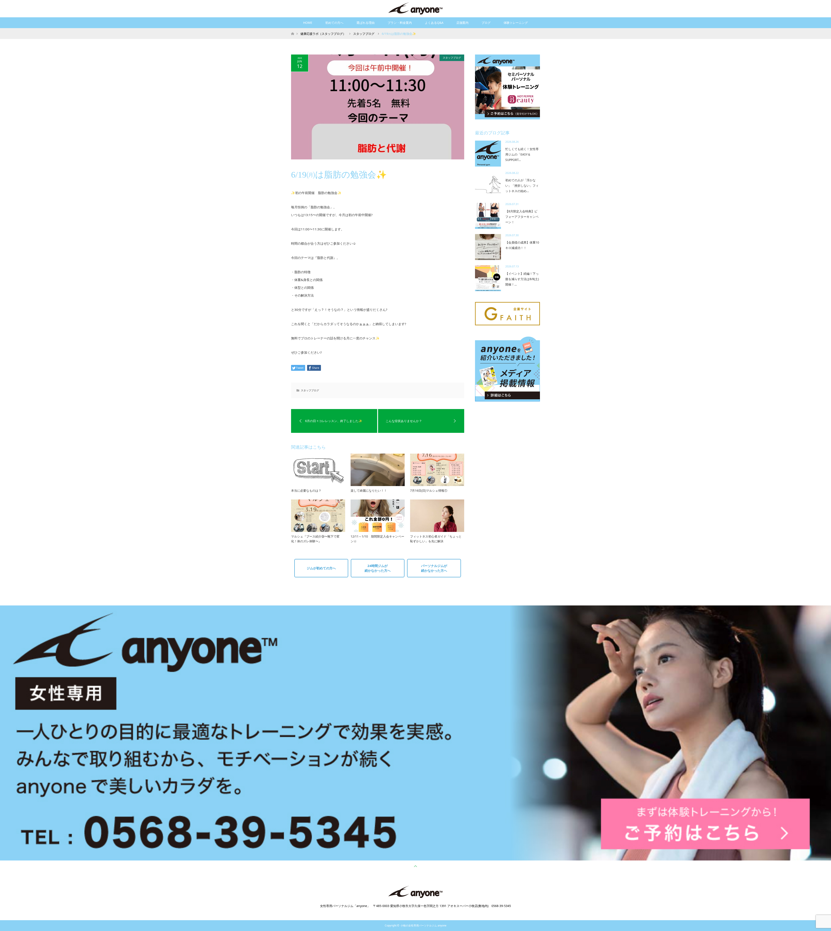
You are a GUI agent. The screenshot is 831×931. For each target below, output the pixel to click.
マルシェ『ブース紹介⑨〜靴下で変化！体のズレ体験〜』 (315, 538)
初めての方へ (334, 23)
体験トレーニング (516, 23)
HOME (307, 23)
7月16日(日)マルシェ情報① (428, 490)
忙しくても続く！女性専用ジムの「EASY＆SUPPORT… (522, 154)
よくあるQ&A (434, 23)
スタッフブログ (452, 57)
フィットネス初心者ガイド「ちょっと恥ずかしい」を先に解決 (436, 538)
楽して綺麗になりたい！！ (369, 490)
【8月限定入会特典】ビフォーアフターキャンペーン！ (522, 216)
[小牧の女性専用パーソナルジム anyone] (415, 8)
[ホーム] (292, 29)
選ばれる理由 (365, 23)
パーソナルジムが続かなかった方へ (434, 568)
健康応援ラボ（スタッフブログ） (323, 34)
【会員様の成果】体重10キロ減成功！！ (522, 245)
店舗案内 (462, 23)
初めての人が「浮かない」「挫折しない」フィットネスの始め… (522, 185)
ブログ (486, 23)
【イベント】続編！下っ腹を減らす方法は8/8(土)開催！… (522, 278)
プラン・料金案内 (400, 23)
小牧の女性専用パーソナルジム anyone (423, 925)
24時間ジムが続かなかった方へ (378, 568)
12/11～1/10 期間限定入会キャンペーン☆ (377, 538)
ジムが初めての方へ (321, 568)
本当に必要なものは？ (306, 490)
